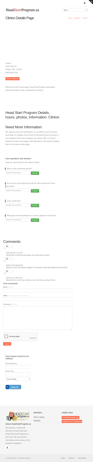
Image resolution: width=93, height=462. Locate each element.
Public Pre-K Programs (72, 421)
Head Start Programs (25, 10)
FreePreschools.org (70, 418)
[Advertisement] (46, 39)
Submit (7, 344)
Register (37, 421)
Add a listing (82, 458)
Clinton (85, 18)
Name (8, 287)
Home (70, 18)
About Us (71, 458)
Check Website (12, 79)
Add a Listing (39, 417)
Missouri (77, 18)
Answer (35, 173)
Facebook (6, 447)
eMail (15, 295)
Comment (10, 304)
